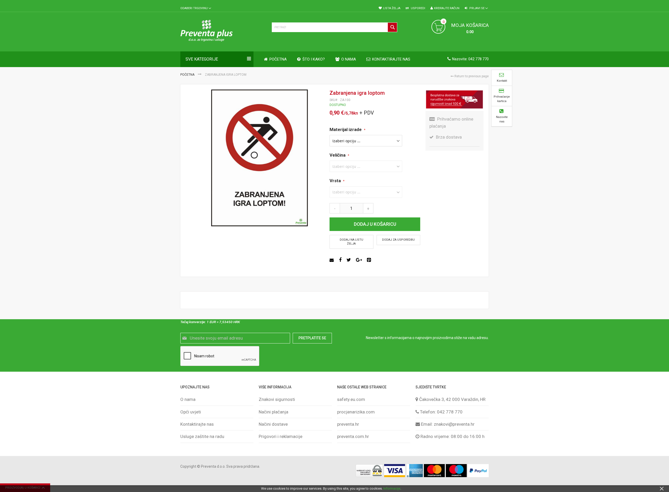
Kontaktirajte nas (197, 424)
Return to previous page (471, 76)
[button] (195, 8)
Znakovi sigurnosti (277, 399)
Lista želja (391, 8)
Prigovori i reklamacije (280, 436)
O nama (187, 399)
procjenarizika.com (356, 411)
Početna (187, 74)
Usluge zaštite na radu (202, 436)
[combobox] (334, 27)
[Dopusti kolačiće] (662, 488)
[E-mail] (332, 260)
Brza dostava (449, 137)
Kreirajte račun (446, 8)
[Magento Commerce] (223, 31)
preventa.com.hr (353, 436)
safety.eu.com (351, 399)
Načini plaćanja (273, 411)
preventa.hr (348, 424)
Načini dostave (273, 424)
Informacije (391, 488)
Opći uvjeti (190, 411)
